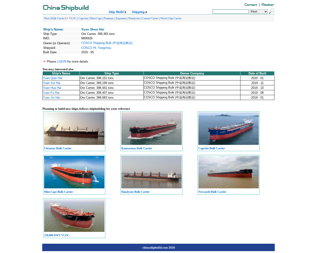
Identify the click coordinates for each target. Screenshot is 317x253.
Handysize (134, 18)
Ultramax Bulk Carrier (57, 148)
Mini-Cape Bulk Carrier (58, 191)
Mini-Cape (96, 18)
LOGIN (61, 61)
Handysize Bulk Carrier (135, 191)
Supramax (121, 18)
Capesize (83, 18)
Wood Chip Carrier (171, 18)
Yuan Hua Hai (52, 88)
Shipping (138, 12)
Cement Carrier (150, 18)
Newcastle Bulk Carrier (212, 191)
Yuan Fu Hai (51, 92)
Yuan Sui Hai (51, 83)
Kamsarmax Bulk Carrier (136, 148)
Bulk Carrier (58, 18)
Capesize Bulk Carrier (211, 148)
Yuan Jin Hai (51, 97)
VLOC (73, 18)
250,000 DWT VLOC (56, 235)
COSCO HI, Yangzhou (96, 48)
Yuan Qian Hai (52, 78)
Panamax (109, 18)
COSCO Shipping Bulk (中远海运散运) (107, 43)
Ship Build (116, 12)
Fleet (46, 18)
